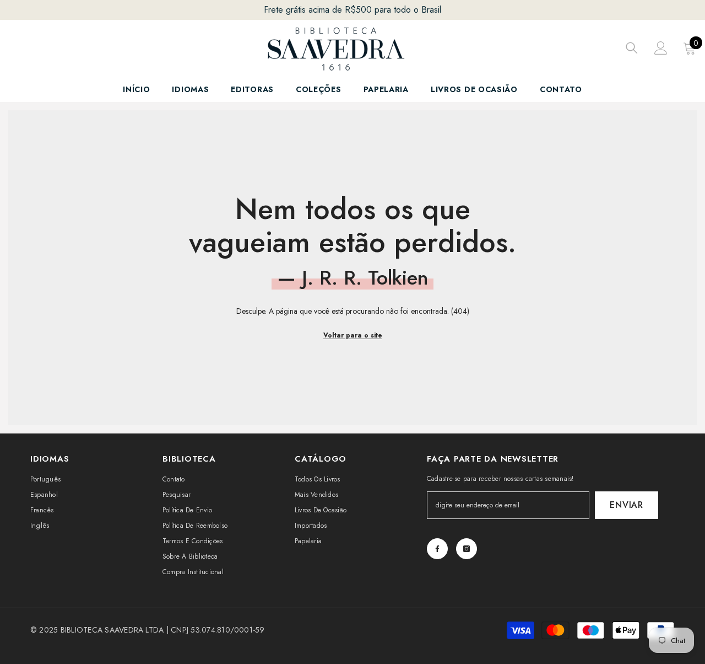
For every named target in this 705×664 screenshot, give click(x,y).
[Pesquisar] (632, 47)
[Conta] (661, 48)
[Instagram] (466, 548)
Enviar (626, 505)
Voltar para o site (352, 335)
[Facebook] (437, 548)
